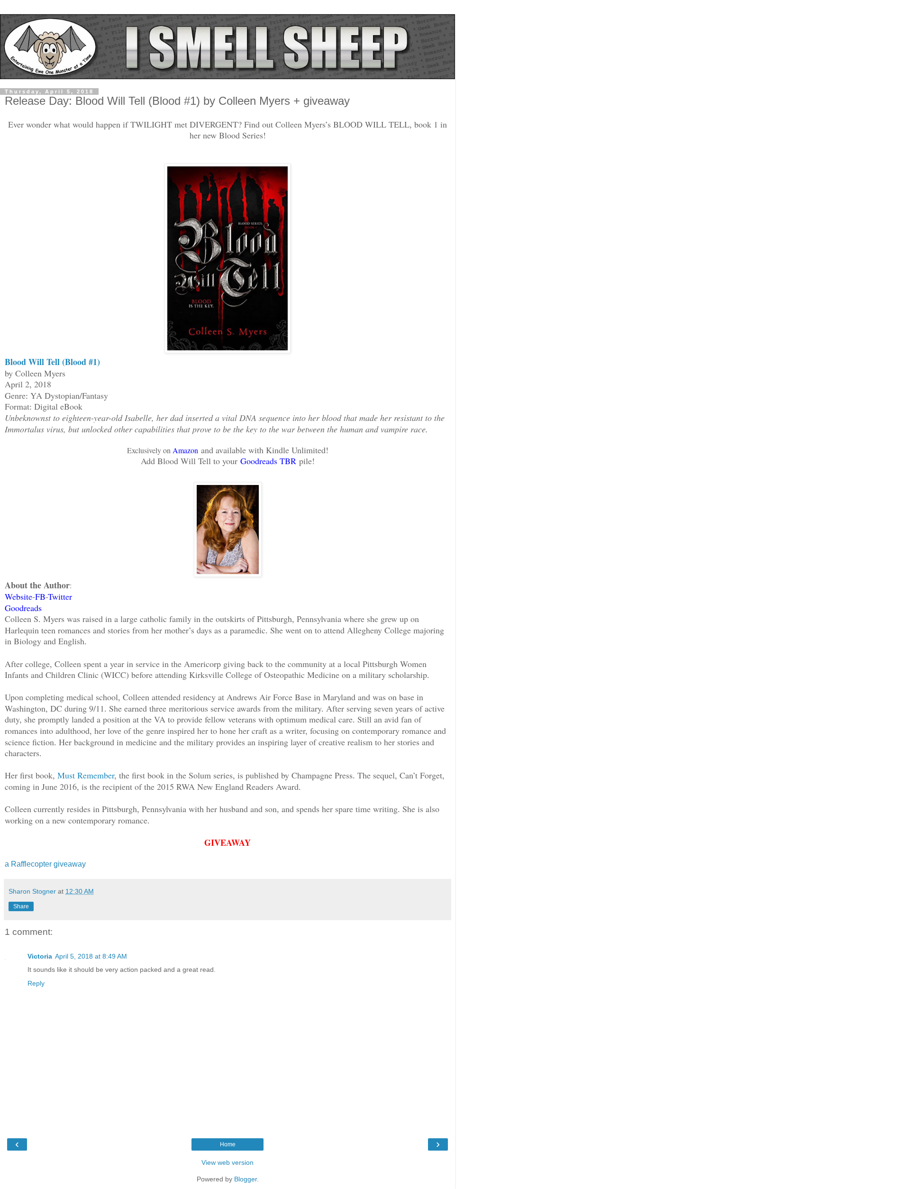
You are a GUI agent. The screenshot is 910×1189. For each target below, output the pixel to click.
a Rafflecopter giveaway (45, 864)
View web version (227, 1162)
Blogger (245, 1179)
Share (21, 906)
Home (228, 1144)
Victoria (39, 956)
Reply (36, 983)
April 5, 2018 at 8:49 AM (91, 956)
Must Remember (85, 775)
